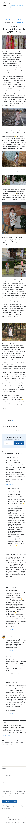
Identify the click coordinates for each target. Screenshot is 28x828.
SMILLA (15, 426)
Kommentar (5, 747)
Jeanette (8, 457)
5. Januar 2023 (15, 457)
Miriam (8, 682)
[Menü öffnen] (3, 12)
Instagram (15, 817)
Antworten (9, 484)
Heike (7, 657)
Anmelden (17, 819)
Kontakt (10, 817)
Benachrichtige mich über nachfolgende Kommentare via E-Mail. (7, 794)
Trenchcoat (21, 99)
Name (4, 768)
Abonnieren (18, 443)
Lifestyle (19, 19)
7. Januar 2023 (14, 682)
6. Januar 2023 (13, 656)
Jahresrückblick (11, 19)
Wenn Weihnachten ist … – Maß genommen (14, 720)
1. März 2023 (6, 722)
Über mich (4, 817)
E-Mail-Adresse (6, 775)
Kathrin (8, 636)
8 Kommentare (19, 22)
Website (4, 782)
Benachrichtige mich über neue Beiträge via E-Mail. (20, 793)
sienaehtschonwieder (12, 554)
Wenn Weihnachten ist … (18, 430)
